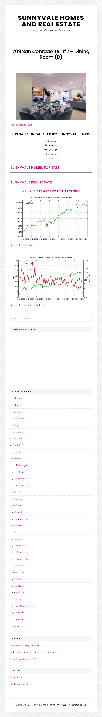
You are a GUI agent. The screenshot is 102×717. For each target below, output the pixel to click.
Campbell (17, 425)
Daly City (17, 438)
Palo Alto (18, 538)
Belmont (17, 404)
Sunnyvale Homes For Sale (34, 167)
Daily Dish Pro (40, 705)
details (51, 158)
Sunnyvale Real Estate (31, 182)
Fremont (18, 458)
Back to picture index (21, 124)
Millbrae (18, 498)
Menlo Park (19, 492)
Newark (17, 525)
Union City (19, 619)
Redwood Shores (22, 559)
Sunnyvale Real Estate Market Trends (51, 191)
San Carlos (19, 572)
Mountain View (21, 518)
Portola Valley (20, 545)
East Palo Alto (19, 445)
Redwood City (21, 552)
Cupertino (18, 431)
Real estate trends (19, 684)
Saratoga (18, 599)
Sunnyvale (19, 612)
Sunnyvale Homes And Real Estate (51, 21)
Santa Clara (19, 592)
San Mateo (19, 585)
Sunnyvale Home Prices (22, 245)
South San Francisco (24, 605)
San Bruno (19, 565)
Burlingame (18, 418)
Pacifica (17, 532)
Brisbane (17, 411)
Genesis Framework (59, 705)
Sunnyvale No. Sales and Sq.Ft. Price (29, 305)
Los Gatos (18, 485)
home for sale (17, 677)
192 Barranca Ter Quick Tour (24, 645)
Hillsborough (20, 465)
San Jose (18, 579)
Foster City (18, 451)
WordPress (74, 705)
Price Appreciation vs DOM (23, 659)
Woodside (19, 626)
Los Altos (18, 471)
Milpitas (18, 505)
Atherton (17, 398)
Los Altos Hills (21, 478)
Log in (83, 705)
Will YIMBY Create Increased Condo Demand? (33, 652)
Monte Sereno (20, 512)
